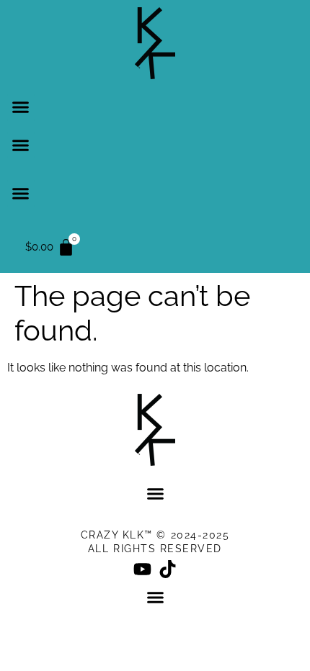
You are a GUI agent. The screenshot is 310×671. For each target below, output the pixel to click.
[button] (21, 107)
